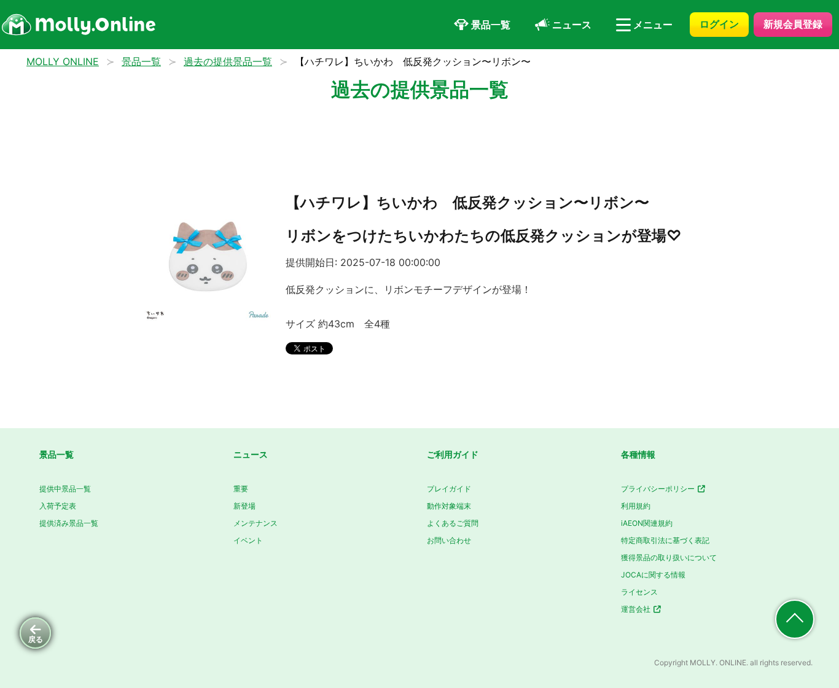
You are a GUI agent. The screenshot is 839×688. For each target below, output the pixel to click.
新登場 (244, 505)
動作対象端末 (449, 505)
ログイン (719, 24)
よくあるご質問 (452, 523)
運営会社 (636, 609)
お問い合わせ (449, 540)
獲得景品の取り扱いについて (669, 557)
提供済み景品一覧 (68, 523)
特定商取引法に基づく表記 (665, 540)
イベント (248, 540)
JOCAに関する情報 (653, 574)
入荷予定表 (57, 505)
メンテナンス (255, 523)
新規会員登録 (792, 24)
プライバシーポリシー (659, 488)
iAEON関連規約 (647, 523)
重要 (240, 488)
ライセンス (639, 591)
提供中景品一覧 (65, 488)
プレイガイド (449, 488)
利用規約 (635, 505)
